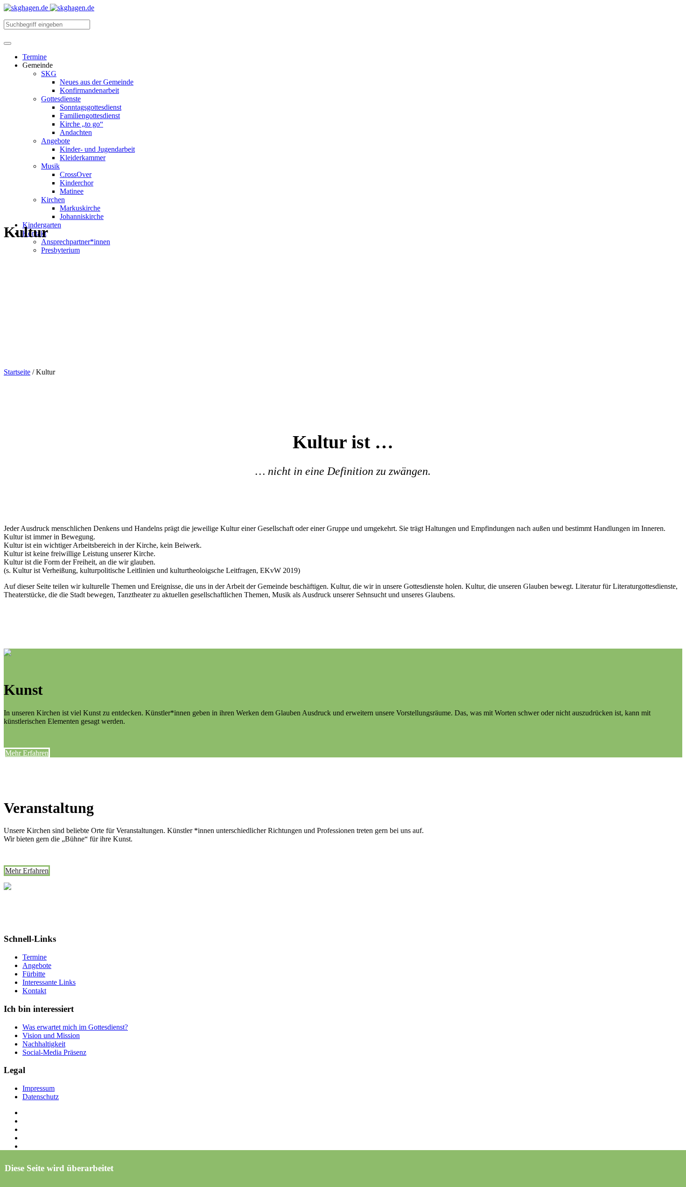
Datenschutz (40, 1097)
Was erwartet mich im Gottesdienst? (75, 1027)
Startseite (17, 372)
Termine (34, 957)
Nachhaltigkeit (43, 1044)
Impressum (38, 1088)
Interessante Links (49, 982)
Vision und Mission (51, 1035)
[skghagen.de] (49, 8)
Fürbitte (33, 974)
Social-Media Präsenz (54, 1052)
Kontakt (34, 991)
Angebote (36, 965)
